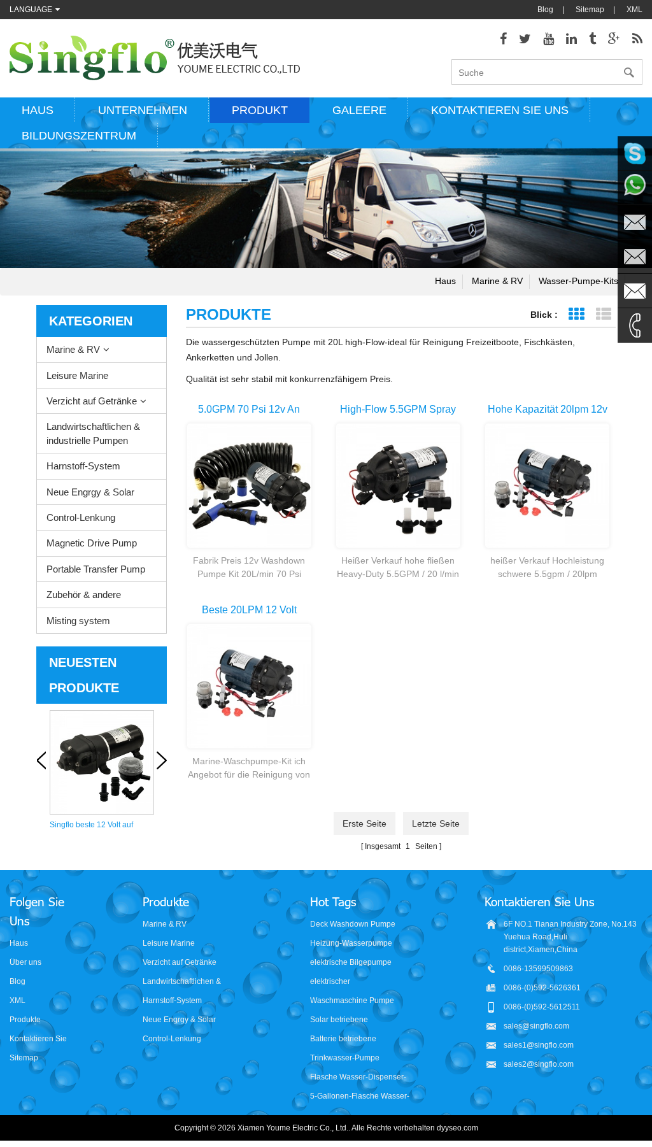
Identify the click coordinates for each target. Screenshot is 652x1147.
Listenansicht (603, 314)
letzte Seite (436, 823)
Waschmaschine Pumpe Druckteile (352, 1001)
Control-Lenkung (80, 517)
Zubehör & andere (83, 594)
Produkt (260, 110)
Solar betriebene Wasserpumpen (339, 1020)
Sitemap (590, 9)
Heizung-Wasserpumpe (351, 943)
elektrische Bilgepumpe (351, 962)
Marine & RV (497, 281)
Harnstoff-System (83, 465)
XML (634, 9)
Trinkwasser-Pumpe (344, 1057)
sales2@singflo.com (539, 1064)
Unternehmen (142, 110)
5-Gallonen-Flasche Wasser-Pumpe (359, 1097)
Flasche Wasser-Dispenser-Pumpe (358, 1077)
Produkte (25, 1019)
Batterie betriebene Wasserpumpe (343, 1039)
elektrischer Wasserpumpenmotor (347, 982)
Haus (37, 110)
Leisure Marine (77, 375)
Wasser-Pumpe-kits (578, 281)
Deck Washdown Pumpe (352, 924)
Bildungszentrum (79, 135)
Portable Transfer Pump (95, 569)
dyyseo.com (457, 1127)
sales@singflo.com (536, 1026)
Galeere (359, 110)
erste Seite (364, 823)
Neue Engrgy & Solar (90, 492)
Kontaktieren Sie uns (500, 110)
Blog (545, 9)
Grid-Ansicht (576, 314)
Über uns (25, 962)
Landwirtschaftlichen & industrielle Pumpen (93, 433)
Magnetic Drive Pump (91, 543)
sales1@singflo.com (539, 1045)
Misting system (78, 620)
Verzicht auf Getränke (91, 400)
